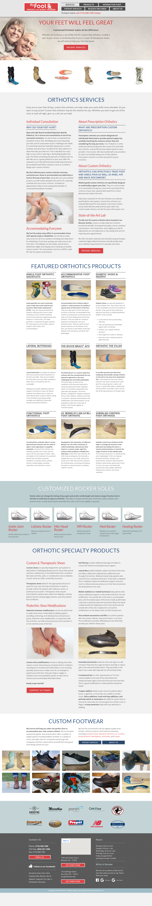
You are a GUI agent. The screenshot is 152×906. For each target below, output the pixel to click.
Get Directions (73, 865)
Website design (72, 890)
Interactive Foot (112, 5)
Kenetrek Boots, (84, 736)
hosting (82, 890)
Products (88, 5)
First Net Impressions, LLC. (95, 890)
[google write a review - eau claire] (114, 881)
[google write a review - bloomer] (103, 881)
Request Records (97, 9)
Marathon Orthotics (106, 734)
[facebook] (98, 881)
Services (70, 5)
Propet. (117, 736)
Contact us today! (40, 690)
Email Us (40, 857)
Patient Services (73, 9)
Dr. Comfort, (120, 734)
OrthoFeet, (106, 736)
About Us (117, 9)
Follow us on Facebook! (44, 866)
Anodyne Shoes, (92, 734)
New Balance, (96, 736)
